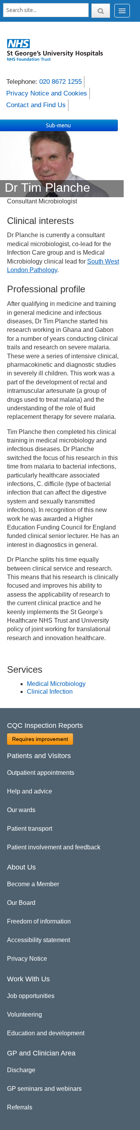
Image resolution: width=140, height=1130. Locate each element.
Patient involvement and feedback (53, 847)
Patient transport (29, 828)
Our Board (21, 902)
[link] (58, 50)
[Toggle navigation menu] (122, 10)
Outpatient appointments (40, 772)
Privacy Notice (27, 958)
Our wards (21, 810)
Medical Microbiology (56, 683)
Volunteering (24, 1014)
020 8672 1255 (60, 81)
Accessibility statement (38, 940)
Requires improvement (40, 739)
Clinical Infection (50, 691)
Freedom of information (39, 921)
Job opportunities (30, 996)
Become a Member (33, 884)
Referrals (19, 1107)
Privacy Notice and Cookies (46, 93)
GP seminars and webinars (44, 1088)
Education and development (45, 1033)
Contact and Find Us (36, 105)
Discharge (21, 1070)
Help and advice (29, 791)
